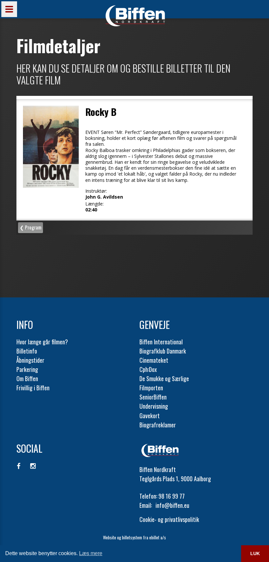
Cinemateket (153, 360)
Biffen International (161, 341)
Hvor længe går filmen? (42, 341)
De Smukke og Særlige (164, 378)
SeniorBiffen (153, 397)
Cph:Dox (148, 369)
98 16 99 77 (171, 496)
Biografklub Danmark (162, 351)
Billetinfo (26, 351)
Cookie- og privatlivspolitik (169, 519)
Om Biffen (27, 378)
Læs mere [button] (90, 553)
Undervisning (153, 406)
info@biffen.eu (172, 505)
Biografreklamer (157, 425)
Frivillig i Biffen (33, 387)
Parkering (27, 369)
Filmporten (151, 387)
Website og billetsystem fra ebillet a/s (134, 537)
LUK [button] (255, 553)
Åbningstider (30, 360)
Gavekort (149, 415)
